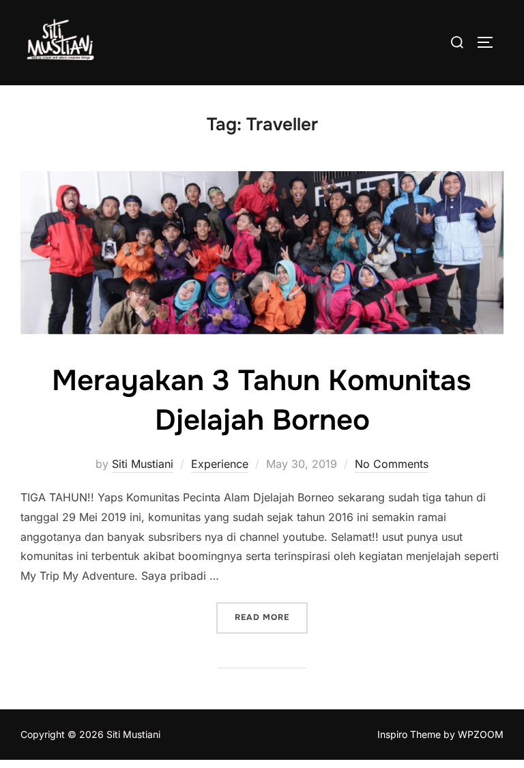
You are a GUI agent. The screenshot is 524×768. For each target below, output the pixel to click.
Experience (219, 464)
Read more (271, 617)
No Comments (391, 464)
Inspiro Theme (409, 734)
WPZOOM (481, 734)
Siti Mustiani (142, 464)
